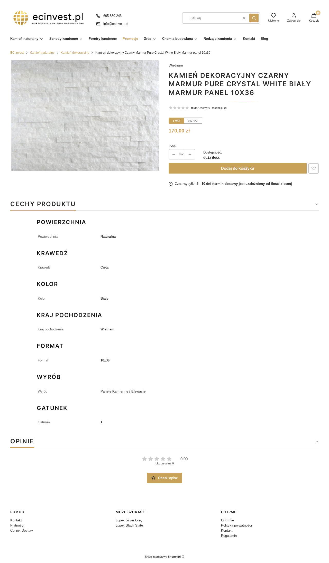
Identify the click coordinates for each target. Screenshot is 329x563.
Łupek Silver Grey (129, 520)
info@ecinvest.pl (115, 24)
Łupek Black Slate (129, 525)
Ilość (172, 145)
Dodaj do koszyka (237, 168)
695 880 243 (112, 16)
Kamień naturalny (42, 52)
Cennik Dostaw (21, 530)
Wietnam (176, 65)
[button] (254, 18)
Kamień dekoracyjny (75, 52)
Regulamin (229, 536)
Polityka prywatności (236, 525)
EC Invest (17, 52)
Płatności (17, 525)
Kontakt (16, 520)
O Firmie (227, 520)
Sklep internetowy (163, 556)
